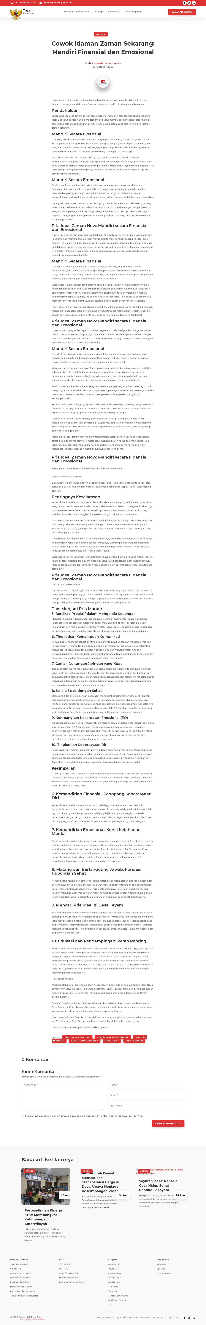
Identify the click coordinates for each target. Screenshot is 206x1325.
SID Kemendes (164, 1273)
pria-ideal (112, 1040)
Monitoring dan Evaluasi (21, 1287)
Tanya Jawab (173, 1317)
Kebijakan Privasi (105, 1317)
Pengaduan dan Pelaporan (22, 1291)
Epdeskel (161, 1269)
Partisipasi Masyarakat (20, 1278)
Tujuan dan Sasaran (19, 1264)
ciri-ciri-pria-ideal (77, 1037)
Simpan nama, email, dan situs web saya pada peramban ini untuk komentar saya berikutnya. (84, 1116)
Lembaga (113, 12)
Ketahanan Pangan (117, 1300)
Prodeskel (161, 1264)
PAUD (111, 1305)
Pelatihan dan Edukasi (20, 1282)
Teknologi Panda (37, 1319)
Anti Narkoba (114, 1282)
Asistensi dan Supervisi (20, 1273)
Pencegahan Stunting (118, 1296)
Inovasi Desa (114, 1269)
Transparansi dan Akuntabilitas (24, 1296)
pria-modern (134, 1040)
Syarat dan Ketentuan (127, 1317)
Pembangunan (133, 12)
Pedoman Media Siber (152, 1317)
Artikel (100, 34)
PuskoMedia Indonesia (106, 63)
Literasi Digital (114, 1278)
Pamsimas (113, 1287)
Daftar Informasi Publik (69, 1278)
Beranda (68, 12)
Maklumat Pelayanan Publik (72, 1282)
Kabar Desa (82, 12)
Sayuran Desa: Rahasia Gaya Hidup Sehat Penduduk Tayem (158, 1185)
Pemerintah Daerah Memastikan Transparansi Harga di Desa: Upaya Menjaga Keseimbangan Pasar (100, 1182)
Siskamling (113, 1291)
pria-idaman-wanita (84, 1040)
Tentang (97, 12)
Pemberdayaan (115, 1273)
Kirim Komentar (166, 1123)
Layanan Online (182, 12)
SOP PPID (63, 1269)
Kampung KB (114, 1264)
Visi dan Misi (15, 1269)
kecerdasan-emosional (113, 1037)
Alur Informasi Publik (68, 1273)
